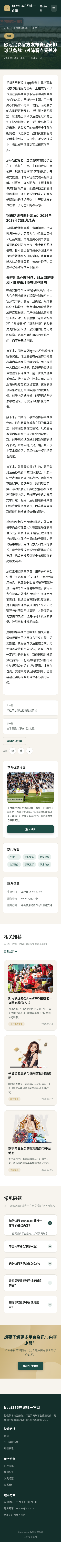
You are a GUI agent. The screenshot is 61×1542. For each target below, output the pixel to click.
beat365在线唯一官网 (22, 1407)
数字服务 (44, 856)
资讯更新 (29, 864)
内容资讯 (9, 1465)
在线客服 (43, 8)
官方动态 (44, 864)
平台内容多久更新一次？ (30, 1246)
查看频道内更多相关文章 (21, 726)
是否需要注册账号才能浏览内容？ (30, 1282)
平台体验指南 (20, 28)
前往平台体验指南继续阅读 (22, 708)
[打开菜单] (54, 8)
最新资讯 (9, 1448)
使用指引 (9, 1472)
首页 (6, 28)
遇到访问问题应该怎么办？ (30, 1263)
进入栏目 (30, 829)
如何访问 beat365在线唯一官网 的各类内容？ (30, 1222)
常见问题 (9, 1478)
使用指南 (29, 856)
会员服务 (14, 864)
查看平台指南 (30, 1366)
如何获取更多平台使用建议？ (30, 1304)
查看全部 (10, 951)
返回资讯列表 (14, 741)
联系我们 (9, 1484)
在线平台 (14, 856)
